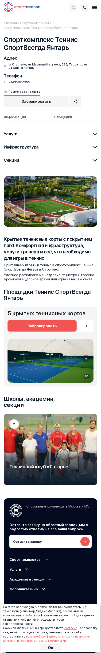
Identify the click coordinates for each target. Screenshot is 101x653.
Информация (15, 117)
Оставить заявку (27, 541)
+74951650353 (19, 82)
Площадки (63, 117)
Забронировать (36, 101)
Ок (50, 647)
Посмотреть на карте (24, 91)
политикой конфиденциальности (49, 636)
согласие (70, 628)
